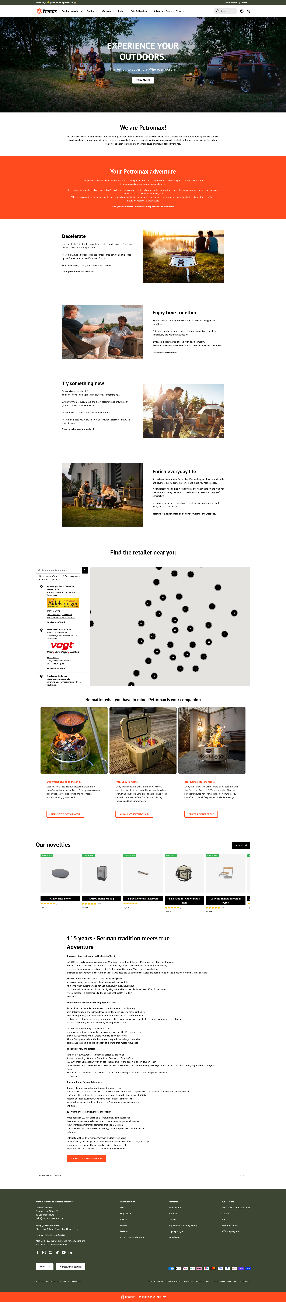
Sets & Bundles (139, 11)
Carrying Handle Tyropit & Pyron (226, 900)
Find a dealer (143, 80)
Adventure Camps (163, 11)
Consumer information (221, 1281)
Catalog (226, 1213)
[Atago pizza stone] (60, 873)
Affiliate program (230, 1231)
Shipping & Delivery (174, 1281)
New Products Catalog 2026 (236, 1207)
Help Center (126, 1213)
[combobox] (225, 11)
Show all (238, 845)
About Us (173, 1213)
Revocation (188, 1281)
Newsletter (174, 1237)
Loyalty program (177, 1231)
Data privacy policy (203, 1281)
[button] (248, 11)
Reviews (124, 1231)
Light (121, 11)
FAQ (122, 1207)
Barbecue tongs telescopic (143, 898)
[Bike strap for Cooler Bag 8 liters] (184, 873)
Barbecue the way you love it (65, 814)
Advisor (123, 1219)
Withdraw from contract (70, 1266)
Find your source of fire (201, 814)
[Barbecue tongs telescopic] (143, 873)
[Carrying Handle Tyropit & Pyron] (225, 873)
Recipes (123, 1225)
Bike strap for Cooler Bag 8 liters (184, 900)
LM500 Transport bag (101, 898)
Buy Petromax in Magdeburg (183, 1225)
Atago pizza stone (60, 898)
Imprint (235, 1281)
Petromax (46, 1281)
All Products (245, 1281)
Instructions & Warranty (132, 1237)
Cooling (90, 11)
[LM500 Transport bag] (101, 873)
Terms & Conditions (156, 1281)
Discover (180, 11)
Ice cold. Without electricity (134, 814)
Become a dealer (230, 1225)
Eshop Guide (76, 1281)
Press (224, 1219)
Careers (172, 1219)
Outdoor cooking (70, 11)
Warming (106, 11)
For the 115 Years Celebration (86, 1158)
